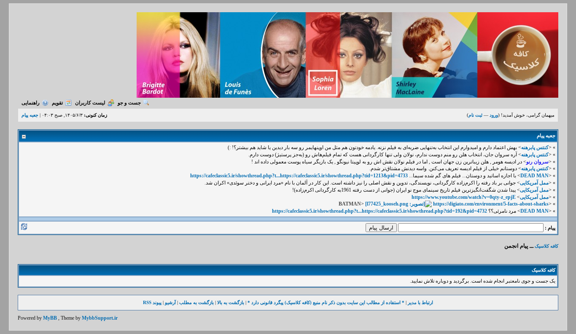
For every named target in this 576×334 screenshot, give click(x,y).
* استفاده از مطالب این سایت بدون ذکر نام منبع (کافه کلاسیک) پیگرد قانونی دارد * (326, 302)
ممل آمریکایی (534, 183)
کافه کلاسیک (546, 245)
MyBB (50, 318)
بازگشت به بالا (230, 302)
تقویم (57, 103)
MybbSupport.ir (100, 318)
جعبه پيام (30, 115)
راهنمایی (31, 103)
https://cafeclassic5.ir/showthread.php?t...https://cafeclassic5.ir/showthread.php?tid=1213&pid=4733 (299, 176)
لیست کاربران (90, 103)
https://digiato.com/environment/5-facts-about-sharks (491, 204)
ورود (494, 115)
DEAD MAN (534, 176)
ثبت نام (475, 115)
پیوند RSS (152, 302)
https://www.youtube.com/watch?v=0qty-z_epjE (464, 197)
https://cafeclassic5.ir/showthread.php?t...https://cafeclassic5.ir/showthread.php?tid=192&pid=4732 (379, 211)
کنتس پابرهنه (535, 147)
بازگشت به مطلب (196, 302)
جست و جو (129, 103)
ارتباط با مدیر (420, 302)
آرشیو (170, 302)
